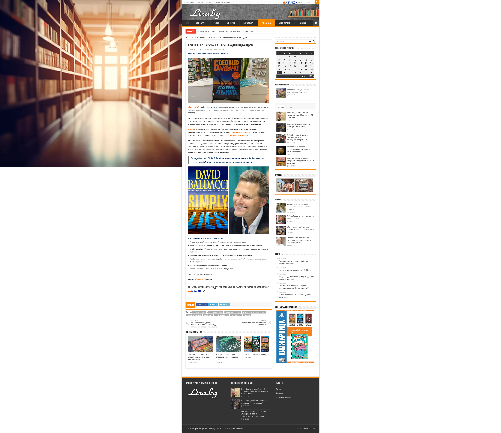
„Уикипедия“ (200, 279)
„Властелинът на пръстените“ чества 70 (253, 323)
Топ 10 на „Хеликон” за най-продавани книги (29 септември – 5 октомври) (300, 160)
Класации (248, 23)
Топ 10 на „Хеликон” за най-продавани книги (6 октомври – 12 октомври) (300, 115)
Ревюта (214, 49)
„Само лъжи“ (193, 107)
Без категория (199, 38)
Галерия (302, 23)
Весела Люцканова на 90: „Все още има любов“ (214, 31)
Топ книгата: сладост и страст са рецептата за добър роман (198, 356)
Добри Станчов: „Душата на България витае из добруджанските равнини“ (297, 137)
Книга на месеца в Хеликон (254, 312)
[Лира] (205, 11)
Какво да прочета (233, 312)
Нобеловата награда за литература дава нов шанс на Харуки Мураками (298, 149)
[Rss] (299, 2)
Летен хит (208, 315)
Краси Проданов (194, 315)
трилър (247, 315)
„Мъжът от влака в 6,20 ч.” (238, 135)
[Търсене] (317, 2)
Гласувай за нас (309, 429)
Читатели (266, 23)
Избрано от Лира (215, 312)
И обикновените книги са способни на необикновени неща (228, 356)
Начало (188, 22)
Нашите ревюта (222, 315)
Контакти (209, 2)
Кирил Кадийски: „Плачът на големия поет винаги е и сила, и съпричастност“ (299, 207)
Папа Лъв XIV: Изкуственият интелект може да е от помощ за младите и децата (299, 240)
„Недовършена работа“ (240, 132)
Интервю (231, 23)
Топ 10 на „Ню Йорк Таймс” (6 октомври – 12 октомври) (254, 401)
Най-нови (280, 107)
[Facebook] (301, 2)
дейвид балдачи (199, 312)
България (200, 23)
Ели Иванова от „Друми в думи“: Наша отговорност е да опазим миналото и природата (204, 324)
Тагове (289, 107)
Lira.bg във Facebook (223, 2)
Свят (216, 23)
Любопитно (284, 23)
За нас (200, 2)
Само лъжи (236, 315)
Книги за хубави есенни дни (256, 354)
